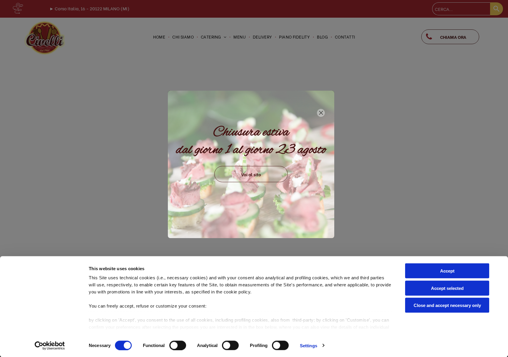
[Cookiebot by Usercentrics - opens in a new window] (50, 345)
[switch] (177, 345)
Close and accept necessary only (447, 305)
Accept (447, 270)
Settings (308, 345)
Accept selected (447, 287)
